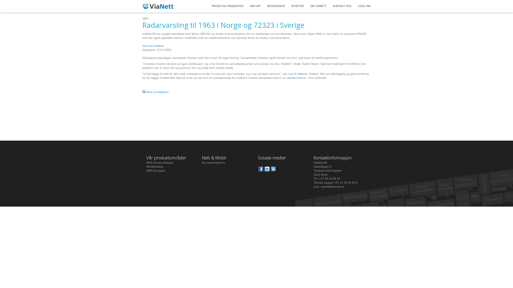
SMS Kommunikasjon (159, 162)
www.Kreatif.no (215, 162)
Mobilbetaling (154, 166)
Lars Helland (156, 45)
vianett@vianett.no (332, 186)
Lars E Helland (297, 73)
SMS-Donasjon (155, 170)
